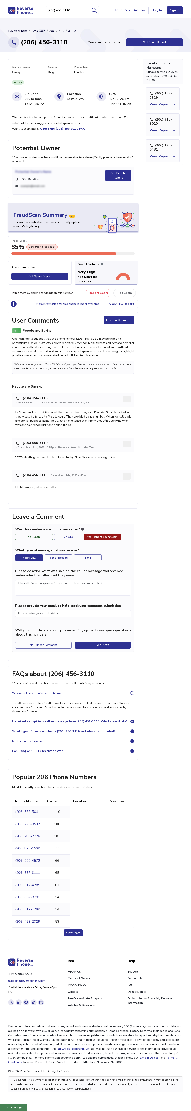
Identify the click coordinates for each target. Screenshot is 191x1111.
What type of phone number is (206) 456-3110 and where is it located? (63, 731)
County (52, 67)
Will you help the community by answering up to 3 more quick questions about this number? (73, 632)
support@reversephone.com (26, 981)
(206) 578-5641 (27, 812)
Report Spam (98, 293)
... (127, 399)
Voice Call (29, 558)
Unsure (68, 537)
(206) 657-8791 (27, 897)
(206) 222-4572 (27, 860)
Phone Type (81, 67)
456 (61, 31)
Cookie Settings (13, 1107)
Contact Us (135, 978)
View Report (160, 104)
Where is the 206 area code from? (36, 693)
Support (133, 972)
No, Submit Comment (43, 645)
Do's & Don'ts (137, 992)
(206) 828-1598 (27, 848)
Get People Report (118, 175)
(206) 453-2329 (27, 921)
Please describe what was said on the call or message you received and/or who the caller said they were (69, 573)
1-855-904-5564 (20, 974)
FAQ (131, 985)
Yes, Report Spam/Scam (102, 537)
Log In (157, 10)
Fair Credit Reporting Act (73, 1049)
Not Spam (124, 293)
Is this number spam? (27, 741)
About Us (74, 972)
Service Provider (22, 67)
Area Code (38, 31)
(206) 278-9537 (27, 824)
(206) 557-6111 (27, 872)
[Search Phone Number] (94, 10)
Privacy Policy (77, 985)
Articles (139, 10)
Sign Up (174, 10)
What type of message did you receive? (47, 550)
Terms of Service (79, 978)
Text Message (59, 558)
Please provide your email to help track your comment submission (68, 606)
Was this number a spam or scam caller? (48, 529)
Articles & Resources (82, 1005)
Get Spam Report (154, 42)
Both (88, 558)
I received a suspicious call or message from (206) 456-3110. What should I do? (69, 721)
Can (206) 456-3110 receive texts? (37, 751)
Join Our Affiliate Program (85, 998)
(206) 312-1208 (27, 909)
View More (73, 933)
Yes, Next (103, 645)
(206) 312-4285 (27, 885)
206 (52, 31)
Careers (73, 992)
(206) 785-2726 (27, 836)
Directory (120, 10)
